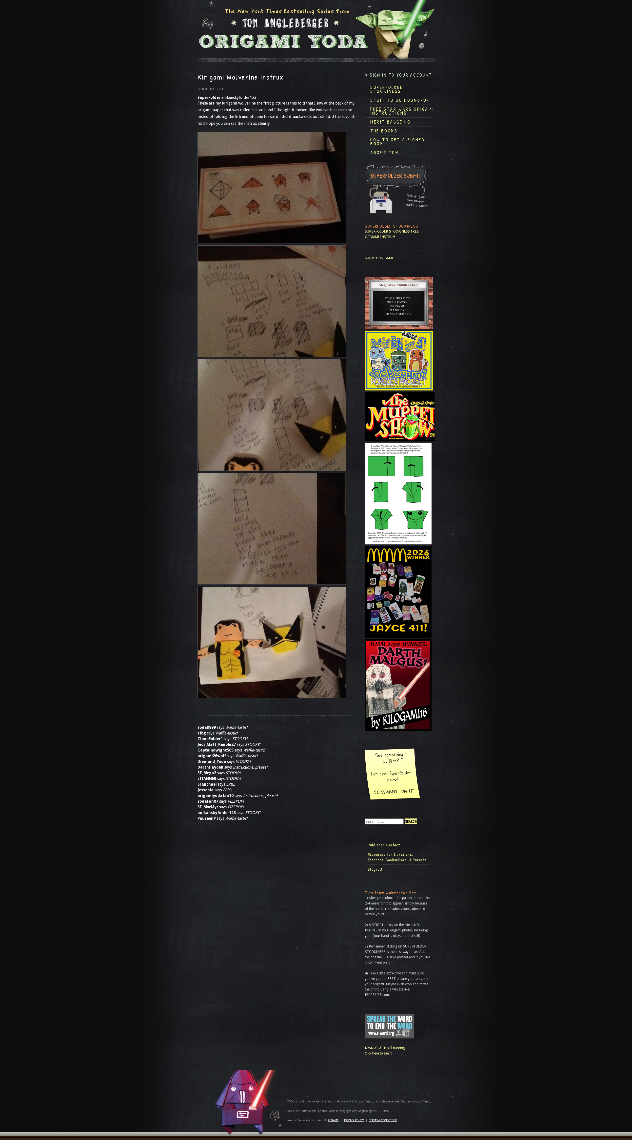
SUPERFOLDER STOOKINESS (387, 231)
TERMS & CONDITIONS (383, 1120)
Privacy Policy (354, 1120)
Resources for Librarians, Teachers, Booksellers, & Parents (397, 857)
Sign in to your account (401, 75)
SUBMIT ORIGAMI (379, 258)
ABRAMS (333, 1120)
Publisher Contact (384, 845)
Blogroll (375, 869)
